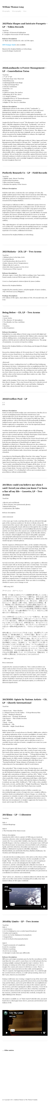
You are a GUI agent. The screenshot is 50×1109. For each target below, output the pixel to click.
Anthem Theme (18, 1100)
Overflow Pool (14, 398)
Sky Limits (20, 921)
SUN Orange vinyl (8, 45)
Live (24, 11)
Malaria (21, 251)
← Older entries (8, 1050)
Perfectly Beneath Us (24, 172)
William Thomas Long (13, 7)
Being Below (21, 312)
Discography (16, 11)
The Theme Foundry (31, 1100)
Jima (16, 814)
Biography (6, 11)
